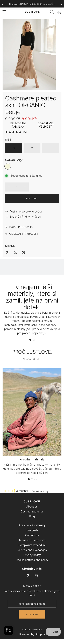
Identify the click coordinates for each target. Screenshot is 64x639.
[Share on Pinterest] (23, 252)
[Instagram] (36, 575)
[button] (30, 340)
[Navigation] (4, 12)
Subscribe (32, 614)
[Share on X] (15, 252)
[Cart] (59, 12)
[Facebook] (28, 575)
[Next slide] (61, 3)
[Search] (52, 12)
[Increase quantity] (25, 187)
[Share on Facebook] (7, 252)
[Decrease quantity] (9, 187)
